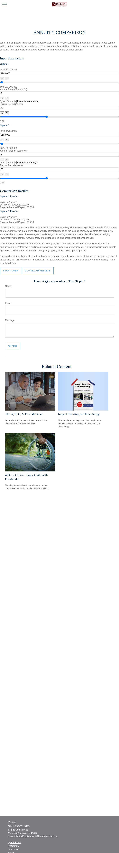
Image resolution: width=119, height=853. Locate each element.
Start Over (10, 270)
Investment (13, 849)
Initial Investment (8, 69)
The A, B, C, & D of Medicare (24, 414)
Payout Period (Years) (11, 104)
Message (10, 320)
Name (8, 286)
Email (8, 303)
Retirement (13, 846)
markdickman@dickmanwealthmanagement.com (33, 836)
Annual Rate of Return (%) (13, 89)
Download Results (38, 270)
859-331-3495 (22, 826)
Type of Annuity (8, 101)
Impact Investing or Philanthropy (79, 414)
